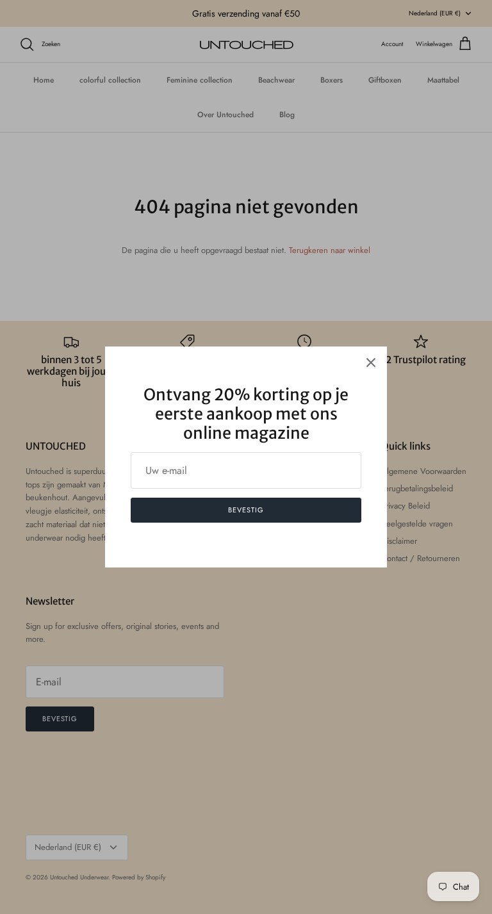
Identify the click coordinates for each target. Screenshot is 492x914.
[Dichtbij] (371, 362)
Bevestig (245, 510)
